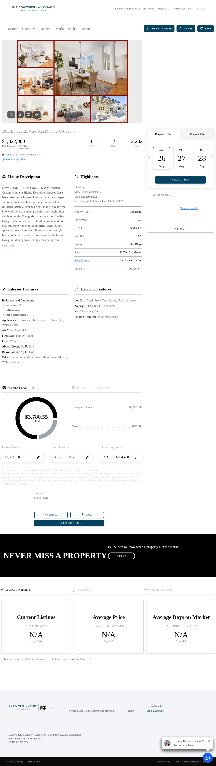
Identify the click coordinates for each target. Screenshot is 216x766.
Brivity (20, 761)
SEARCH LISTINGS (127, 8)
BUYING (148, 8)
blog (201, 8)
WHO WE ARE (182, 8)
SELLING (164, 8)
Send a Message (155, 710)
